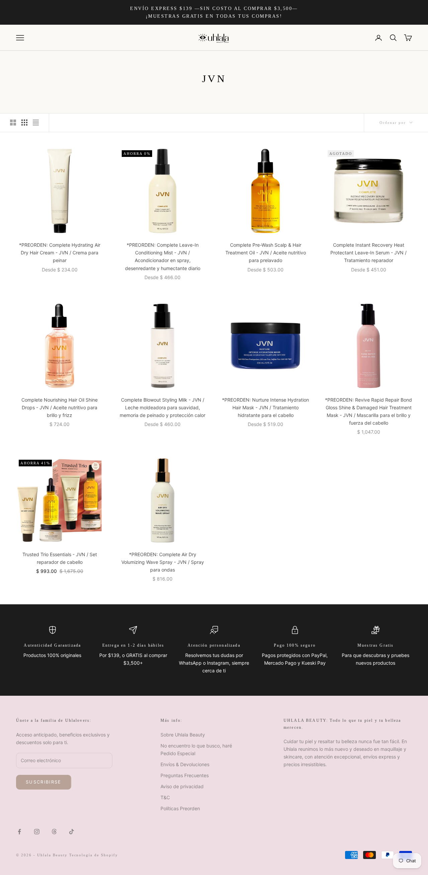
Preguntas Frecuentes (184, 775)
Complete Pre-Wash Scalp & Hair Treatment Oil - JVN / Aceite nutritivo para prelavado (265, 252)
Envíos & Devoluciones (184, 764)
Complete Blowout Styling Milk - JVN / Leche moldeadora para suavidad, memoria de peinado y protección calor (162, 407)
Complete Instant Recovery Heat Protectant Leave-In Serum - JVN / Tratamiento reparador (368, 252)
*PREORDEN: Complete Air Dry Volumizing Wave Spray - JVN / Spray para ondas (162, 562)
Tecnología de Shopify (93, 855)
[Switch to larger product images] (13, 123)
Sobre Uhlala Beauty (182, 734)
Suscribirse (44, 782)
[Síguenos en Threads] (54, 831)
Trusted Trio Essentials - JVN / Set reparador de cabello (59, 558)
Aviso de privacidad (182, 786)
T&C (165, 797)
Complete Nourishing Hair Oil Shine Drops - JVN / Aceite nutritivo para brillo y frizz (59, 407)
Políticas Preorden (180, 808)
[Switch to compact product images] (36, 123)
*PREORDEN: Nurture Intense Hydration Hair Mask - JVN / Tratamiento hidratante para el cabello (265, 407)
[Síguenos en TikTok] (71, 831)
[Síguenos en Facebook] (19, 831)
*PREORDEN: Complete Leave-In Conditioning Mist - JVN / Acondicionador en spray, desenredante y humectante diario (162, 256)
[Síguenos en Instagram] (36, 831)
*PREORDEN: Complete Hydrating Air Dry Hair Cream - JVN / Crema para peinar (59, 252)
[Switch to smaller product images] (24, 123)
